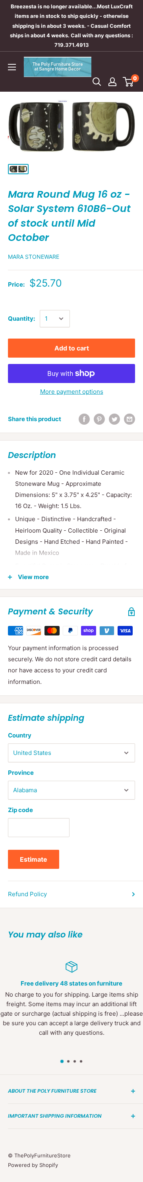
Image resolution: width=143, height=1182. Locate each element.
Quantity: (21, 318)
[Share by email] (129, 419)
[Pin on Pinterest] (99, 419)
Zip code (20, 810)
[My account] (112, 81)
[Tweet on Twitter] (114, 419)
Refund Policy (27, 894)
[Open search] (97, 81)
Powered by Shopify (33, 1165)
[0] (128, 82)
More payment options (71, 391)
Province (21, 772)
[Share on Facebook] (84, 419)
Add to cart (71, 348)
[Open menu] (12, 67)
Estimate (33, 859)
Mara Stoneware (33, 256)
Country (19, 735)
